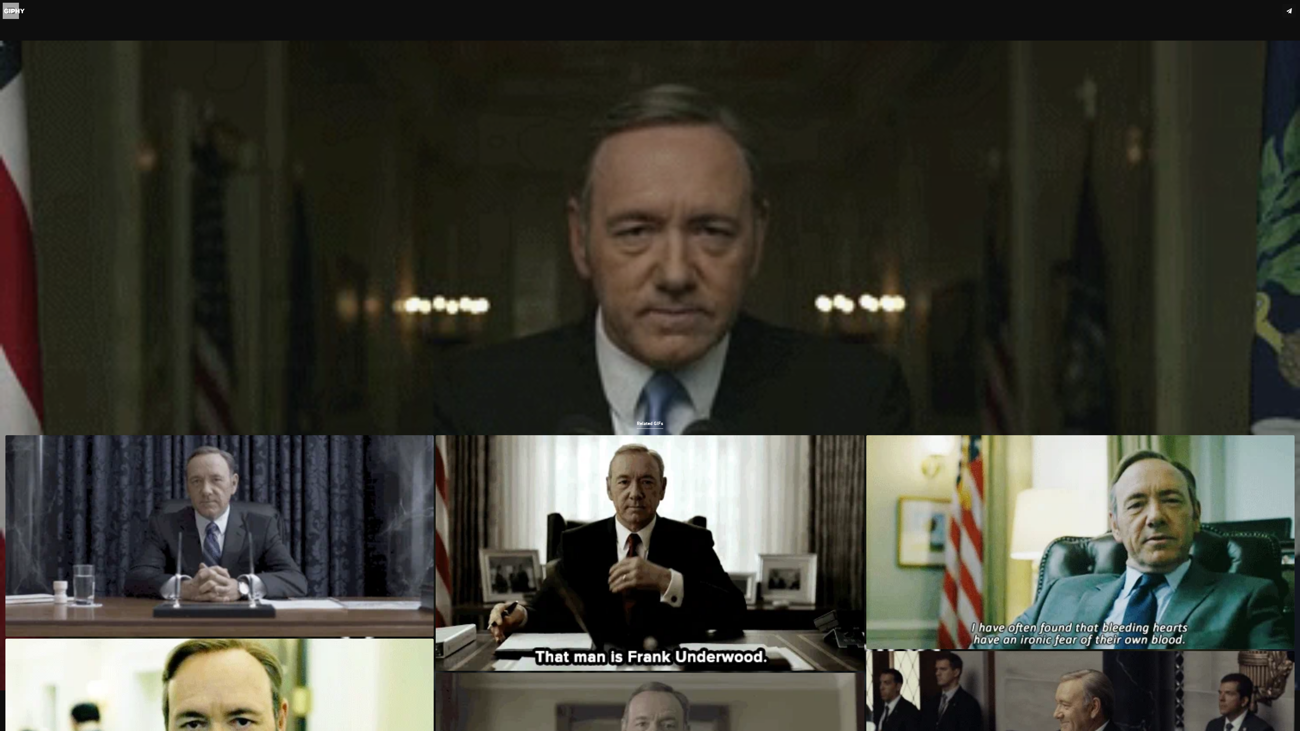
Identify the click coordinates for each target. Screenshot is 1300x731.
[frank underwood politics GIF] (650, 365)
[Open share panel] (1289, 11)
